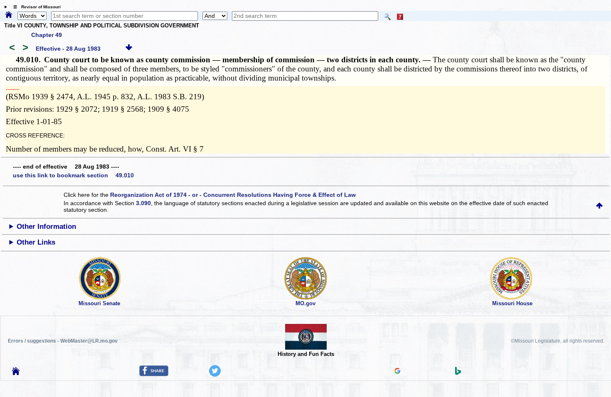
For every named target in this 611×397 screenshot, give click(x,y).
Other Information (46, 226)
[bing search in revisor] (458, 373)
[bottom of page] (129, 48)
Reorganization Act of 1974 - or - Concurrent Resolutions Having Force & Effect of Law (233, 194)
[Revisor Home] (16, 373)
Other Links (36, 242)
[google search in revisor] (397, 371)
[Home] (8, 15)
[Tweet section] (215, 374)
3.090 (143, 203)
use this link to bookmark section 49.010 (73, 175)
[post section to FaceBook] (153, 374)
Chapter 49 (46, 35)
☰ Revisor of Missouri (35, 7)
